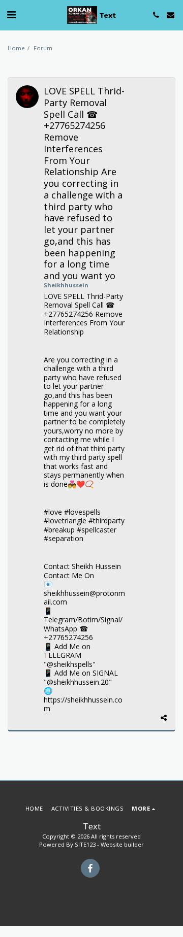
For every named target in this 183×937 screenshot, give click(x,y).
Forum (43, 48)
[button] (11, 14)
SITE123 (85, 844)
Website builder (122, 844)
